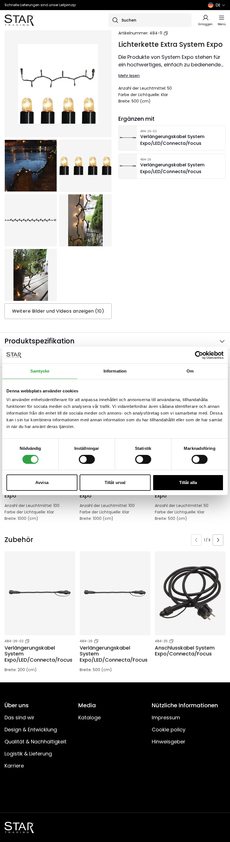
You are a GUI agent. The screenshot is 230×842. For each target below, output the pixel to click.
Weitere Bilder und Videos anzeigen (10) (58, 311)
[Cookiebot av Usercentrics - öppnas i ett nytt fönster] (199, 355)
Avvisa (42, 482)
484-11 (156, 33)
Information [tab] (115, 371)
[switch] (87, 459)
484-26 (86, 641)
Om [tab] (190, 371)
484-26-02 (14, 641)
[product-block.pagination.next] (218, 540)
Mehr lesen (129, 75)
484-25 (161, 641)
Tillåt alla (188, 482)
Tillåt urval (115, 482)
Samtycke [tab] (40, 371)
